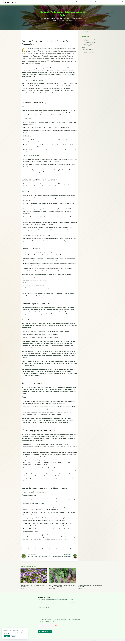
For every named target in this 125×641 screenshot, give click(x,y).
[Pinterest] (57, 548)
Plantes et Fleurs (65, 22)
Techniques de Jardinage (86, 1)
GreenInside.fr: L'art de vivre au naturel (107, 640)
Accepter (7, 636)
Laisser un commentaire (45, 631)
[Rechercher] (122, 1)
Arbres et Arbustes (88, 42)
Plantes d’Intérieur (74, 1)
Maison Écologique (116, 1)
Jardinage (66, 1)
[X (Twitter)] (43, 548)
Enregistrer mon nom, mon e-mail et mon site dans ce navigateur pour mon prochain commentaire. (60, 619)
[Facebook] (29, 548)
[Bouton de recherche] (103, 31)
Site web (74, 602)
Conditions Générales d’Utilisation (35, 640)
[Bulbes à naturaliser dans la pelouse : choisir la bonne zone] (34, 575)
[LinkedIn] (70, 548)
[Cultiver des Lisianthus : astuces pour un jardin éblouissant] (91, 575)
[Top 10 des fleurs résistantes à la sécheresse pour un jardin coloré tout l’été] (62, 575)
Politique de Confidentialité (74, 640)
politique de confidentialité (50, 621)
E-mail (57, 602)
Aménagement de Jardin (99, 1)
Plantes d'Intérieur (86, 51)
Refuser (13, 636)
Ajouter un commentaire (45, 607)
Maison (108, 1)
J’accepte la (48, 621)
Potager (85, 46)
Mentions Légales (55, 640)
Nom (40, 602)
